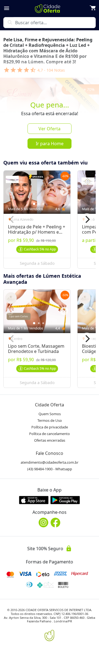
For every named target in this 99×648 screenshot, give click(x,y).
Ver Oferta (49, 129)
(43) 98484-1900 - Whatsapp (49, 468)
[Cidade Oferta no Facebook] (56, 522)
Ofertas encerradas (49, 440)
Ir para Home (50, 144)
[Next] (87, 219)
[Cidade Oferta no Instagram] (43, 522)
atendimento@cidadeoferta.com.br (49, 462)
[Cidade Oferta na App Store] (34, 499)
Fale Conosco (49, 453)
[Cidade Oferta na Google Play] (65, 499)
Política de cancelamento (49, 433)
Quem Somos (49, 413)
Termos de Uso (49, 420)
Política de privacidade (49, 427)
